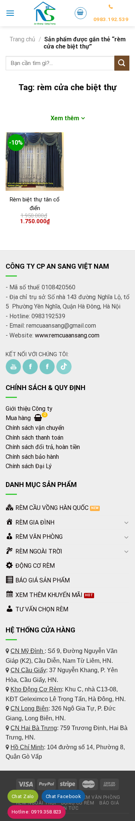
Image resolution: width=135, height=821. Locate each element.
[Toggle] (126, 522)
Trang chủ (22, 39)
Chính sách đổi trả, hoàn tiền (43, 447)
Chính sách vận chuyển (35, 427)
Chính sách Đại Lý (29, 466)
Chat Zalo (23, 796)
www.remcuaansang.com (67, 335)
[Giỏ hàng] (81, 13)
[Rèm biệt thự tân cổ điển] (35, 161)
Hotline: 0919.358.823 (37, 812)
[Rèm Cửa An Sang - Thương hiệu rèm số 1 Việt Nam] (44, 13)
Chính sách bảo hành (32, 456)
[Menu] (10, 13)
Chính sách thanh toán (34, 437)
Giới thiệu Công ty (29, 408)
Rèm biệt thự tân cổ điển (35, 204)
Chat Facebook (63, 796)
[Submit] (121, 63)
